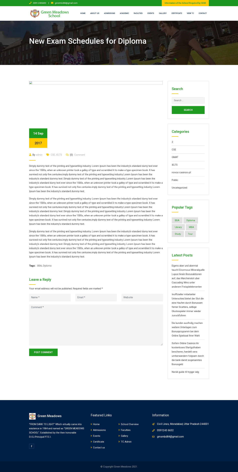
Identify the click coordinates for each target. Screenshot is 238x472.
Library (178, 227)
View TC (190, 13)
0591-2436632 (39, 3)
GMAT (175, 157)
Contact (203, 13)
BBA (39, 265)
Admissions (109, 13)
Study (178, 234)
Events (150, 13)
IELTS (59, 154)
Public (175, 180)
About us (94, 13)
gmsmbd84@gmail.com (66, 3)
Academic (124, 13)
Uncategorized (179, 187)
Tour (190, 234)
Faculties (138, 13)
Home (82, 13)
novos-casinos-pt (181, 172)
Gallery (163, 13)
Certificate (176, 13)
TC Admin (126, 441)
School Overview (130, 424)
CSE (53, 154)
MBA (191, 227)
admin (39, 154)
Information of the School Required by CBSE (185, 3)
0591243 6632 (165, 430)
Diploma (47, 265)
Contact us (99, 447)
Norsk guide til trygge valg (185, 371)
